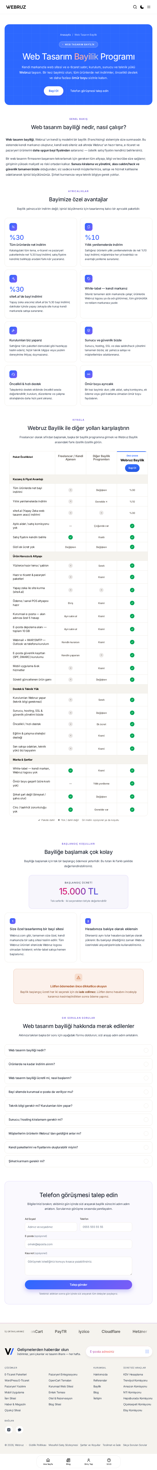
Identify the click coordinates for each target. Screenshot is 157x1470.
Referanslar (100, 1380)
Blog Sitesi (55, 1404)
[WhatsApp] (19, 1430)
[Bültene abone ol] (147, 1351)
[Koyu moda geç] (142, 7)
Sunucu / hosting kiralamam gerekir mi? (35, 1119)
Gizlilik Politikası (37, 1445)
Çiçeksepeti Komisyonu (137, 1404)
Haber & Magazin (15, 1404)
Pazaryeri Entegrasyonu (63, 1374)
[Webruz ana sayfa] (16, 7)
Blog (96, 1392)
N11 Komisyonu (132, 1392)
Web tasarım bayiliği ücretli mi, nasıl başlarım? (40, 1078)
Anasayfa (65, 34)
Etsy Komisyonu (132, 1410)
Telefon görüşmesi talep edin (89, 91)
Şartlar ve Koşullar (90, 1445)
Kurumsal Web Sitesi (61, 1386)
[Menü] (149, 7)
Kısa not (36, 1253)
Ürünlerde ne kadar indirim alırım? (32, 1064)
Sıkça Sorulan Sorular (135, 1445)
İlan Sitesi (10, 1398)
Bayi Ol (53, 91)
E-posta (36, 1236)
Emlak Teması (57, 1392)
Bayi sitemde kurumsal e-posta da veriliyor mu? (41, 1092)
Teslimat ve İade (112, 1445)
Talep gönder (78, 1284)
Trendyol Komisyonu (135, 1380)
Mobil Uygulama (14, 1392)
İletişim (97, 1398)
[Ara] (135, 7)
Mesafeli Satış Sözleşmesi (63, 1445)
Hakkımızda (100, 1374)
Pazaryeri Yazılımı (15, 1386)
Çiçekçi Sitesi (12, 1410)
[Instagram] (9, 1430)
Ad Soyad (30, 1218)
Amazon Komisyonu (135, 1386)
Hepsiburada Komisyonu (137, 1398)
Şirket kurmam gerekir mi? (27, 1161)
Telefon (84, 1218)
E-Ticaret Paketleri (16, 1374)
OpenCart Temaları (60, 1380)
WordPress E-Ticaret (17, 1380)
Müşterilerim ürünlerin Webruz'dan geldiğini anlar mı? (45, 1133)
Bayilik (97, 1386)
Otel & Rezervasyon (60, 1398)
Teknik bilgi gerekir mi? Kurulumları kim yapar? (40, 1106)
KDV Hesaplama (133, 1374)
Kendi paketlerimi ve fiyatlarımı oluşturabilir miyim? (43, 1147)
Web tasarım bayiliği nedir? (27, 1050)
